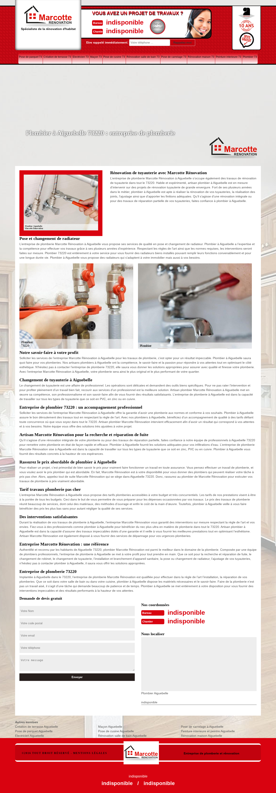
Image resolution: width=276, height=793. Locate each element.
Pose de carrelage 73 (173, 56)
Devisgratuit (157, 26)
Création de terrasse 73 (57, 56)
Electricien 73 (81, 56)
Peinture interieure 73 (228, 56)
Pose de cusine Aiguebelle (116, 731)
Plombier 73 (250, 56)
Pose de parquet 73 (30, 56)
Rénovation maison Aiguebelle (201, 735)
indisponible (125, 22)
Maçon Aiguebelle (110, 726)
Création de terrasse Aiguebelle (36, 726)
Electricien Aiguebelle (29, 735)
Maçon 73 (96, 56)
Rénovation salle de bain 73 (143, 56)
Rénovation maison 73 (201, 56)
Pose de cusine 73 (114, 56)
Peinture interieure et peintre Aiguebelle (208, 731)
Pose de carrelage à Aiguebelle (202, 726)
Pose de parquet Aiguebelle (34, 731)
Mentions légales (90, 753)
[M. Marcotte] (141, 751)
